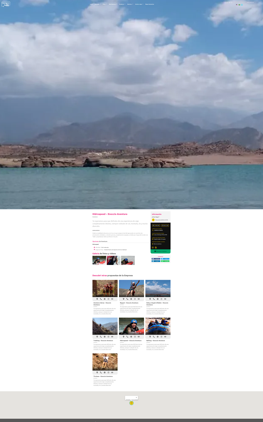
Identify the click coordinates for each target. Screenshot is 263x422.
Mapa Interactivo (149, 4)
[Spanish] (242, 4)
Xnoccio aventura (157, 244)
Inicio (91, 4)
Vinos (104, 4)
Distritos (129, 4)
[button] (156, 259)
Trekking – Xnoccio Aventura (103, 340)
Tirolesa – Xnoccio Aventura (103, 376)
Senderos (121, 4)
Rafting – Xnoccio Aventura (155, 340)
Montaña (97, 4)
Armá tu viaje (138, 4)
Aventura (95, 217)
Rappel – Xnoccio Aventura (129, 303)
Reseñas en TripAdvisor (162, 251)
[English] (237, 4)
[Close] (136, 397)
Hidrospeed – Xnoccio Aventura (130, 340)
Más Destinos (112, 4)
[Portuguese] (240, 4)
